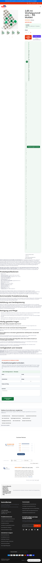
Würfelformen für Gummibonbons (18, 415)
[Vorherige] (2, 19)
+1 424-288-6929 (4, 510)
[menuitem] (32, 3)
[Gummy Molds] (4, 6)
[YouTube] (26, 529)
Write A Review (21, 454)
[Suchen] (27, 3)
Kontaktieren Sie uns (5, 537)
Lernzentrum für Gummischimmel (8, 518)
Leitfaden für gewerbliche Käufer (7, 525)
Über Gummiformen (5, 534)
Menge (26, 30)
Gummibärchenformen (6, 415)
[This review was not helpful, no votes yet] (37, 480)
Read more (30, 476)
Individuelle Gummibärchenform (14, 341)
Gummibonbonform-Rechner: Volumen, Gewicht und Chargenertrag (26, 490)
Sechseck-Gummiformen (26, 420)
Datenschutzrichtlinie (5, 543)
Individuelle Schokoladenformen (28, 512)
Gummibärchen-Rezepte (6, 527)
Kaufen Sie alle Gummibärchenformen (30, 510)
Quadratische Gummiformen (31, 415)
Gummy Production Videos (6, 529)
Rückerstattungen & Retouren (7, 541)
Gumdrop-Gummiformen (6, 423)
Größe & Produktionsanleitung (7, 521)
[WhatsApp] (38, 529)
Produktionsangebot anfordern (33, 146)
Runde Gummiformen (26, 418)
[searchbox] (7, 460)
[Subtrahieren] (26, 32)
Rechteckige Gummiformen (16, 418)
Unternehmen (4, 379)
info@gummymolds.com (6, 512)
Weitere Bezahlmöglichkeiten (37, 39)
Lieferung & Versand (5, 539)
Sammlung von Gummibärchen (20, 344)
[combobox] (18, 461)
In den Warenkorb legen (28, 37)
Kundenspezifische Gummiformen (29, 504)
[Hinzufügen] (31, 32)
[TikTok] (29, 529)
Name (3, 374)
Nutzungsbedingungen (5, 545)
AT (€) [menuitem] (40, 3)
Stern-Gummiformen (16, 420)
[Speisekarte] (40, 6)
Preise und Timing (5, 384)
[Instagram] (23, 529)
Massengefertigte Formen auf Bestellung (30, 508)
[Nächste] (19, 19)
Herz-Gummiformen (5, 418)
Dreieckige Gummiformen (6, 420)
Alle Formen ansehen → (5, 425)
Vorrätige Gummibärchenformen (29, 506)
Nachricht (4, 388)
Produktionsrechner (3, 345)
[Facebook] (32, 529)
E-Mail (22, 374)
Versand (23, 560)
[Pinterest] (35, 529)
